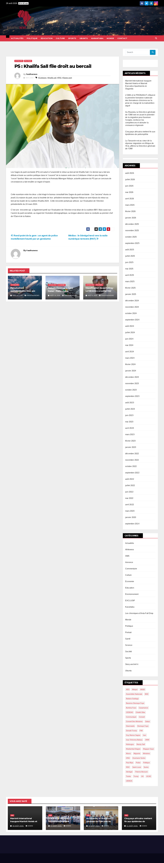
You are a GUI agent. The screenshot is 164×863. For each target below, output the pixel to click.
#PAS (59, 78)
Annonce (129, 562)
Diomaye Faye (142, 726)
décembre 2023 (132, 377)
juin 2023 (129, 415)
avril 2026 (129, 199)
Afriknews (129, 550)
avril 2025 (129, 275)
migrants (137, 753)
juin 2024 (129, 339)
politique (146, 763)
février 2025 (130, 288)
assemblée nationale (134, 694)
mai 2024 (129, 345)
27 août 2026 (56, 826)
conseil (142, 717)
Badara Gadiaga (132, 699)
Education (47, 38)
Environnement (132, 594)
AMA (127, 556)
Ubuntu (84, 38)
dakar (147, 721)
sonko (146, 767)
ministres (146, 753)
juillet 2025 (130, 256)
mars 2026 (129, 205)
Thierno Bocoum (141, 772)
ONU (128, 758)
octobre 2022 (131, 466)
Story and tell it (131, 664)
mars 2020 (129, 511)
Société (128, 651)
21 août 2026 (132, 826)
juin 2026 (129, 186)
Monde (110, 38)
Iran (144, 735)
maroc (128, 753)
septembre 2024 (132, 320)
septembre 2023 (132, 396)
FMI (141, 731)
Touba (128, 776)
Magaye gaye (148, 749)
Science (128, 645)
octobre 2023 (131, 390)
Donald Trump (131, 731)
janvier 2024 (130, 371)
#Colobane (42, 78)
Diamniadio (130, 726)
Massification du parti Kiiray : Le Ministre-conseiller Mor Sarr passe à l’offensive (100, 291)
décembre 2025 (132, 224)
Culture (60, 38)
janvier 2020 (130, 517)
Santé (127, 639)
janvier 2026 (130, 218)
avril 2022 (129, 505)
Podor (138, 763)
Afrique (134, 689)
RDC (128, 767)
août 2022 (129, 479)
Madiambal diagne (133, 749)
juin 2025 (129, 262)
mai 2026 (129, 192)
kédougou (130, 744)
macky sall (141, 744)
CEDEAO (129, 712)
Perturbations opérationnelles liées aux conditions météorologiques (24, 291)
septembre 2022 (132, 473)
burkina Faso (131, 708)
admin (30, 826)
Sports (72, 38)
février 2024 (130, 364)
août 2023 (129, 403)
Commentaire (131, 569)
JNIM (147, 740)
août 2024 (129, 326)
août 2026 (129, 173)
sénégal (129, 772)
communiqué (131, 717)
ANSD (142, 689)
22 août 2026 (94, 826)
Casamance (143, 708)
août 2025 (129, 250)
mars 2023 (129, 434)
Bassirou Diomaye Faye (135, 703)
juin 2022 (129, 492)
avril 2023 (129, 428)
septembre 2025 (132, 243)
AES (127, 689)
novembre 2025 (132, 230)
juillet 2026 (130, 179)
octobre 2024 (131, 313)
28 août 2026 (18, 826)
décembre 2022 (132, 454)
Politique (32, 38)
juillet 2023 (130, 409)
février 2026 (130, 211)
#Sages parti (67, 78)
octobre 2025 (131, 237)
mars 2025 (129, 281)
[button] (156, 38)
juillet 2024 (130, 332)
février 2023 (130, 441)
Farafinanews (31, 74)
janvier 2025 (130, 294)
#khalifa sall (51, 78)
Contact (122, 38)
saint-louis (136, 767)
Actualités (17, 38)
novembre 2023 (132, 383)
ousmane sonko (139, 758)
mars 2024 (129, 358)
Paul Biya (129, 763)
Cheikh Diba (140, 712)
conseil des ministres (134, 721)
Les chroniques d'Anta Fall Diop (139, 613)
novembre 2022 (132, 460)
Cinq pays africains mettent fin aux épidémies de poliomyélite (138, 821)
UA (142, 776)
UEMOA (129, 781)
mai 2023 (129, 422)
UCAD (148, 776)
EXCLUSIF (130, 601)
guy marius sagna (133, 735)
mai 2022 (129, 498)
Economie (61, 285)
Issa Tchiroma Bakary (134, 740)
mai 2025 (129, 269)
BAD (146, 694)
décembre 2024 (132, 301)
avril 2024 (129, 352)
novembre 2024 (132, 307)
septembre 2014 (132, 524)
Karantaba (97, 38)
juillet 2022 (130, 485)
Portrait (128, 632)
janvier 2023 (130, 447)
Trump (136, 776)
